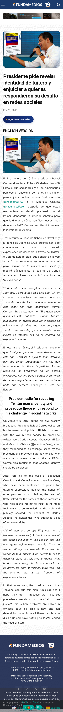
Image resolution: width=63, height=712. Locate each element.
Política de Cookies (31, 702)
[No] (59, 700)
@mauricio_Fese (14, 206)
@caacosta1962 (15, 201)
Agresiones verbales (19, 119)
